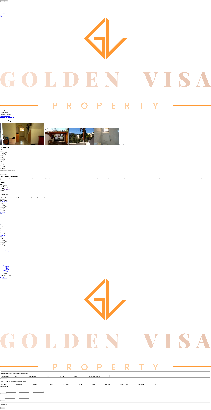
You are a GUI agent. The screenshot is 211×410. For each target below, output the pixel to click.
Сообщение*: (46, 391)
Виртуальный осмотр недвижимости (9, 258)
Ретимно (4, 270)
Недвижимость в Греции (7, 4)
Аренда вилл (5, 12)
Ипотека (6, 7)
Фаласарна (7, 267)
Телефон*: (76, 376)
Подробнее (2, 212)
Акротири (7, 269)
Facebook (3, 278)
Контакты (4, 10)
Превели (6, 271)
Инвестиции (7, 6)
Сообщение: (46, 197)
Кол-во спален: (50, 384)
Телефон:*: (31, 391)
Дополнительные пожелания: (94, 376)
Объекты (2, 117)
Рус (3, 16)
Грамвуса (4, 260)
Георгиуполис (5, 262)
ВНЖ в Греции (5, 13)
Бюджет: (62, 376)
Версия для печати (11, 170)
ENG (1, 16)
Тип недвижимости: (5, 376)
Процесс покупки (8, 5)
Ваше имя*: (17, 376)
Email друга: (18, 406)
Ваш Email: (3, 406)
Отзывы (4, 9)
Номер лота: (107, 384)
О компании (5, 3)
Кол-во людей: (66, 384)
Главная (4, 2)
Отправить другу (3, 174)
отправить (2, 199)
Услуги (4, 8)
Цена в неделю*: (19, 384)
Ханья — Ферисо (11, 117)
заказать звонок (4, 112)
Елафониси (7, 266)
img (6, 278)
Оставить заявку (3, 378)
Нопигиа (4, 261)
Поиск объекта (3, 15)
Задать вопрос (3, 170)
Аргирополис (5, 263)
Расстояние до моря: (33, 376)
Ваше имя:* (3, 197)
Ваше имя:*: (3, 391)
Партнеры (7, 11)
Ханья (4, 265)
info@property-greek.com (5, 116)
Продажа (5, 117)
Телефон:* (32, 197)
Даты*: (93, 384)
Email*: (17, 197)
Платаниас (7, 268)
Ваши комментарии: (142, 384)
